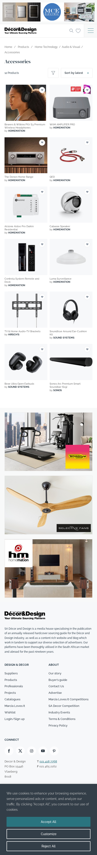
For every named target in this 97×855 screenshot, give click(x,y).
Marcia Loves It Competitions (68, 699)
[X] (20, 751)
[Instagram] (31, 751)
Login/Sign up (15, 719)
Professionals (14, 686)
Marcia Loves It (15, 706)
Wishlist (10, 712)
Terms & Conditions (61, 719)
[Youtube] (42, 751)
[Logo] (36, 30)
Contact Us (56, 686)
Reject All (48, 846)
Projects (10, 692)
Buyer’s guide (57, 680)
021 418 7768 (48, 761)
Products (11, 680)
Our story (54, 673)
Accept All (48, 822)
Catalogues (12, 699)
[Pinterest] (54, 751)
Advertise (55, 692)
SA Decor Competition (63, 706)
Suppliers (11, 673)
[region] (48, 819)
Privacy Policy (57, 725)
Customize (48, 834)
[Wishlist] (78, 30)
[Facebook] (9, 751)
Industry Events (59, 712)
